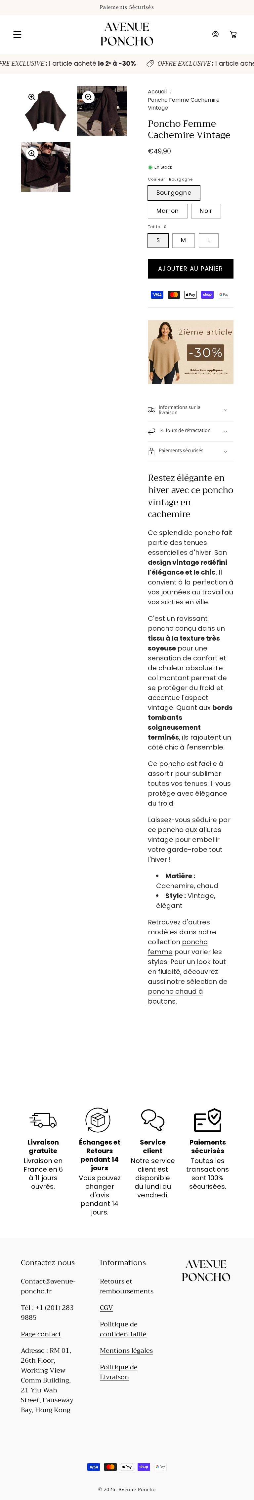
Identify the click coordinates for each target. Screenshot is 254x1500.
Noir (206, 211)
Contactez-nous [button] (48, 1262)
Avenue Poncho (137, 1489)
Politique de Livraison (119, 1372)
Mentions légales (126, 1350)
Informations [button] (123, 1262)
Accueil (157, 91)
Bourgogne (173, 193)
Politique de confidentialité (123, 1329)
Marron (167, 211)
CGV (106, 1308)
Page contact (41, 1334)
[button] (17, 34)
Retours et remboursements (126, 1286)
